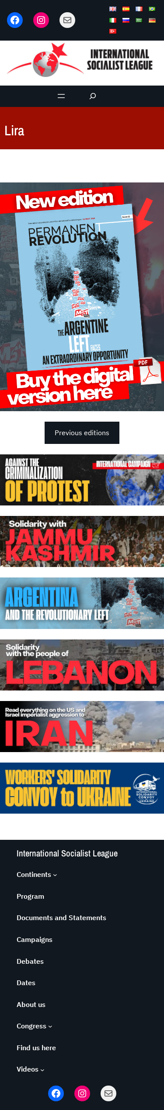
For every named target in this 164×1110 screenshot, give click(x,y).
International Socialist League (67, 853)
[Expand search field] (92, 96)
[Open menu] (61, 96)
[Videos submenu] (42, 1069)
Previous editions (82, 432)
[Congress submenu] (50, 1026)
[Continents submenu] (55, 875)
